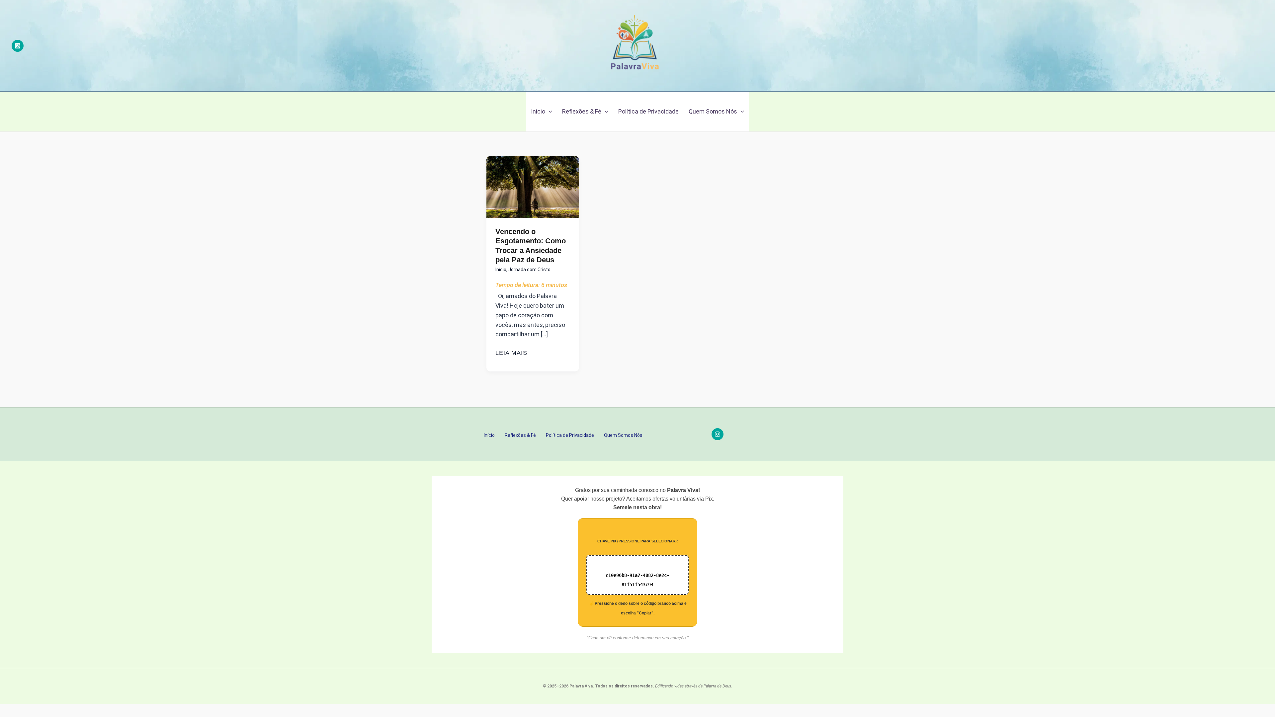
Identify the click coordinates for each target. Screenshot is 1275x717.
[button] (548, 111)
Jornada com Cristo (529, 269)
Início (538, 111)
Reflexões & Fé (581, 111)
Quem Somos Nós (713, 111)
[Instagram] (18, 46)
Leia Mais (511, 353)
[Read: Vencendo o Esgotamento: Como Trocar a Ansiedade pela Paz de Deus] (532, 186)
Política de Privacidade (648, 111)
